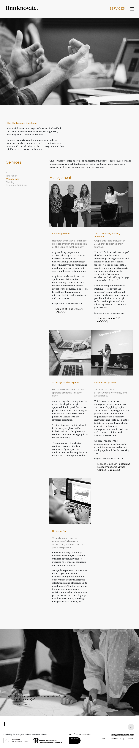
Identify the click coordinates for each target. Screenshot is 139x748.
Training (10, 182)
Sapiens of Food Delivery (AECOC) (69, 310)
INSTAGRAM (116, 739)
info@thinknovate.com (122, 735)
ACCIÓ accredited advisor (80, 734)
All (7, 172)
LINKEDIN (130, 739)
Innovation (11, 175)
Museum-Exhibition (16, 185)
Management (13, 178)
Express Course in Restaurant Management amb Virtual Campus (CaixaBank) (113, 466)
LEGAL (103, 739)
